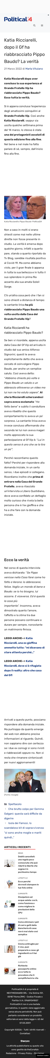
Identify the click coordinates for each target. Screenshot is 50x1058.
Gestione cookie (42, 1055)
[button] (34, 25)
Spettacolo (15, 804)
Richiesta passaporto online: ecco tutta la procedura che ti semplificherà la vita (28, 971)
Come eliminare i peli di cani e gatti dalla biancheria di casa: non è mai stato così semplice (28, 928)
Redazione (11, 1053)
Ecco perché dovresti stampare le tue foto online (28, 884)
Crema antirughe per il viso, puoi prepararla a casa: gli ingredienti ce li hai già (28, 950)
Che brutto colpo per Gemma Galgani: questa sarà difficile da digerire (24, 813)
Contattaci (25, 1033)
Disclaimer (39, 1053)
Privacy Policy (25, 1053)
